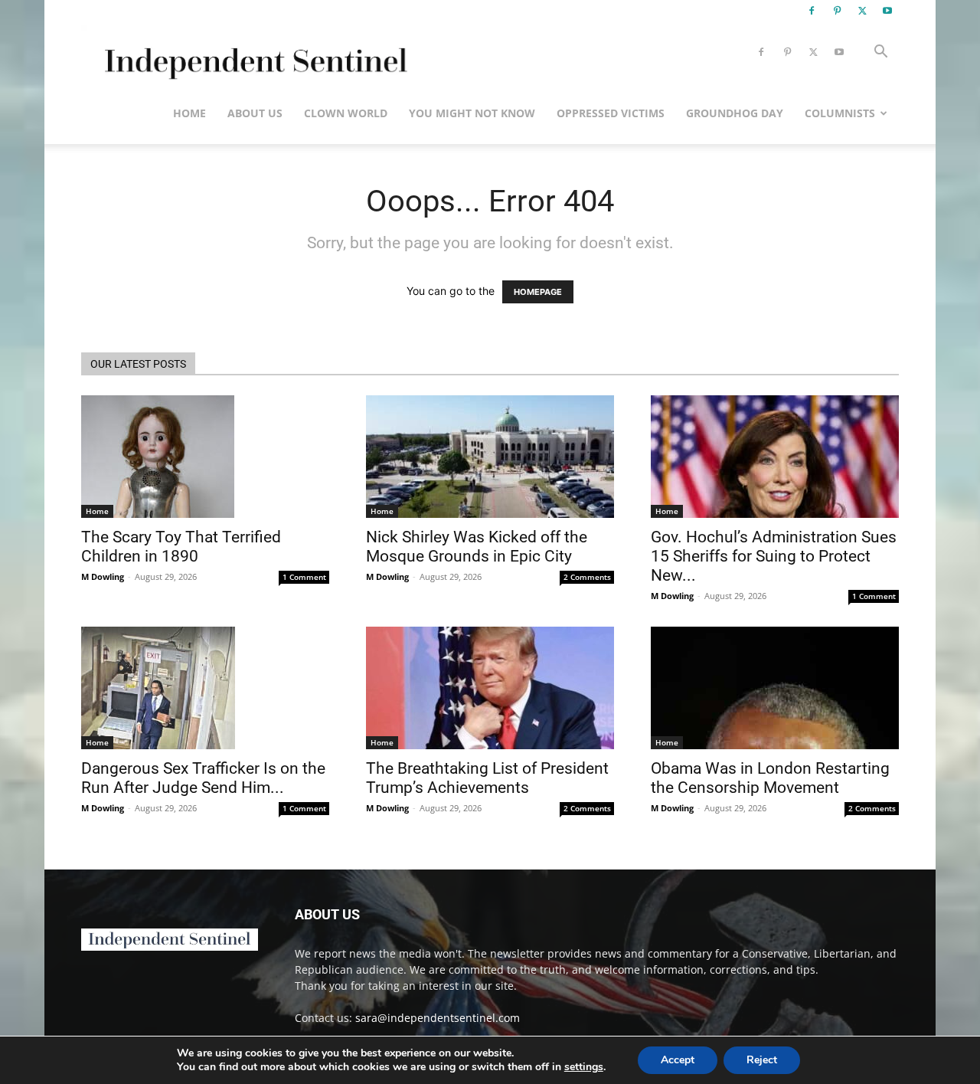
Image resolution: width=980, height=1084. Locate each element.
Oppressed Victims (611, 113)
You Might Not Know (472, 113)
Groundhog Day (734, 113)
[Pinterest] (836, 10)
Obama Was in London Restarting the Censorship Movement (770, 778)
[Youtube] (887, 10)
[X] (862, 10)
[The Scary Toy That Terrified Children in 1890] (205, 456)
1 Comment (304, 576)
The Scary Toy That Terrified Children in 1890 (181, 546)
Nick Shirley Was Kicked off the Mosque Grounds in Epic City (476, 546)
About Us (255, 113)
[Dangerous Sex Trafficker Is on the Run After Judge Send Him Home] (205, 688)
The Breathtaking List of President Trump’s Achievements (487, 778)
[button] (880, 53)
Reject (761, 1060)
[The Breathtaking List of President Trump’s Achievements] (490, 688)
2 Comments (587, 576)
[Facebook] (811, 10)
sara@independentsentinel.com (437, 1017)
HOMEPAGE (538, 292)
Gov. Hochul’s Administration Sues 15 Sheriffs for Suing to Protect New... (774, 556)
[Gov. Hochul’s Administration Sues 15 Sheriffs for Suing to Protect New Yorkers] (775, 456)
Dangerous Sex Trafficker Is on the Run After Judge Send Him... (203, 778)
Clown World (345, 113)
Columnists (840, 113)
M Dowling (102, 576)
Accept (677, 1060)
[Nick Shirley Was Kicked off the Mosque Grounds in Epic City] (490, 456)
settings (583, 1067)
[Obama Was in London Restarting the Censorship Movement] (775, 688)
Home (189, 113)
